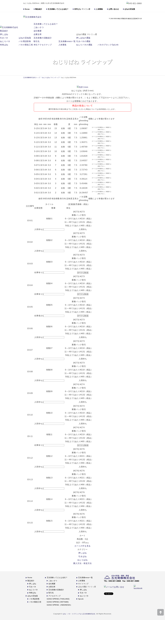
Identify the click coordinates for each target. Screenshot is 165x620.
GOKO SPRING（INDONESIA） (59, 605)
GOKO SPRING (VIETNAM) (58, 602)
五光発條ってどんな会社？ (58, 9)
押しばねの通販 (83, 38)
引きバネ (4, 38)
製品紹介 (38, 9)
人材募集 (99, 9)
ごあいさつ (39, 27)
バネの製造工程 (26, 45)
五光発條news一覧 (67, 41)
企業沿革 (38, 34)
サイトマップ (83, 584)
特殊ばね (4, 45)
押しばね (4, 34)
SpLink (81, 599)
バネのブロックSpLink (108, 45)
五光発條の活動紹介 (43, 38)
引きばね (82, 556)
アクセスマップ (54, 596)
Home (27, 9)
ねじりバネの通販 (84, 45)
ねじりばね (82, 560)
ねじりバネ (5, 41)
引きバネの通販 (83, 41)
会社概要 (38, 31)
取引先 (37, 41)
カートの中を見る (82, 546)
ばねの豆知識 (130, 9)
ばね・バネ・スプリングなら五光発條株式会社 (79, 614)
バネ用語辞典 (25, 41)
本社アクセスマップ (43, 45)
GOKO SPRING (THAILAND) (58, 599)
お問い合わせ (114, 9)
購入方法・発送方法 (82, 563)
